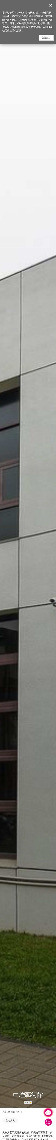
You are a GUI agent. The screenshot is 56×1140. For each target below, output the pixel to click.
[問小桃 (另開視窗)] (48, 1112)
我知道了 (46, 37)
